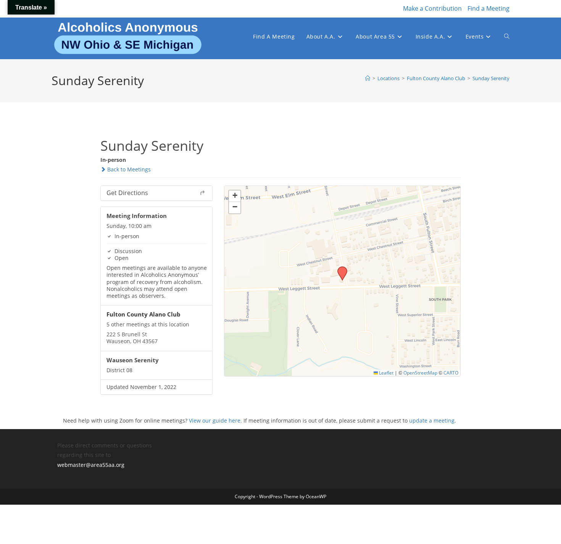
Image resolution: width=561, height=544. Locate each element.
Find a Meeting (488, 8)
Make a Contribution (432, 8)
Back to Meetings (128, 169)
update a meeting (432, 420)
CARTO (450, 373)
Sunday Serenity (490, 78)
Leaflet (385, 373)
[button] (339, 268)
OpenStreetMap (420, 373)
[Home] (367, 78)
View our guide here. (215, 420)
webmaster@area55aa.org (90, 464)
